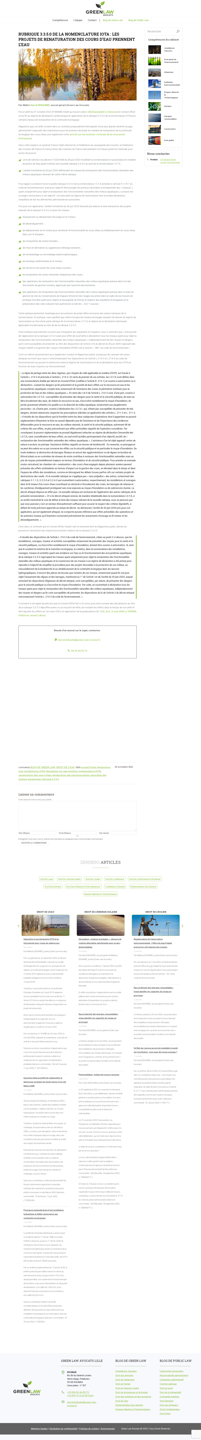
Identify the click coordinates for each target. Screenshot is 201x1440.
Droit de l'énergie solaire (69, 879)
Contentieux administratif (172, 1379)
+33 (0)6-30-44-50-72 (78, 1392)
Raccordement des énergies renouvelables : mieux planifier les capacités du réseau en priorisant (99, 1018)
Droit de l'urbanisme (114, 879)
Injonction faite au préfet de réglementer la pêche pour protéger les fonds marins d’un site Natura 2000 (45, 1082)
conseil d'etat (88, 767)
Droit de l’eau (121, 1401)
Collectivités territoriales (171, 1371)
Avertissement (108, 1428)
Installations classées (115, 886)
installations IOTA (34, 771)
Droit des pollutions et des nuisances (83, 886)
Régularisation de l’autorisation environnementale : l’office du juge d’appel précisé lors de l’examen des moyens (153, 943)
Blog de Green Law (42, 767)
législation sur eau (56, 771)
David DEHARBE (40, 105)
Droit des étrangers (169, 1405)
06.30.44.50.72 (79, 650)
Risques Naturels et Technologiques (100, 894)
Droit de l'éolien (93, 879)
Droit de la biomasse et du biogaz (145, 879)
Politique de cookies (89, 1428)
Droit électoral (166, 1401)
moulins (73, 771)
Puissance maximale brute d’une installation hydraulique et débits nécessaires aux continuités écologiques (44, 1214)
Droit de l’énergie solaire (127, 1388)
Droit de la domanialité (170, 1392)
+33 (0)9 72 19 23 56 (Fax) (170, 162)
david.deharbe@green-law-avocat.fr (79, 639)
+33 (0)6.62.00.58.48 (168, 159)
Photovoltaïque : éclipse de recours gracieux (99, 1075)
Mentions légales (39, 1428)
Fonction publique (168, 1384)
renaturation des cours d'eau (34, 775)
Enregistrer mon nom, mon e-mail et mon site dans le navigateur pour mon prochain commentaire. (60, 839)
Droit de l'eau (65, 767)
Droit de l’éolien (122, 1384)
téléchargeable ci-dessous (102, 111)
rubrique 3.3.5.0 (50, 779)
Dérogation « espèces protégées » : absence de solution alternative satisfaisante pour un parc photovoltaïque (100, 943)
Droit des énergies (53, 886)
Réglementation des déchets (143, 886)
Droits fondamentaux (170, 1409)
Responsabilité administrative (174, 1375)
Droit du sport (166, 1388)
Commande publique (169, 1396)
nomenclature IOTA (89, 771)
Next (182, 926)
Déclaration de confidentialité (63, 1428)
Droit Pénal (165, 1413)
